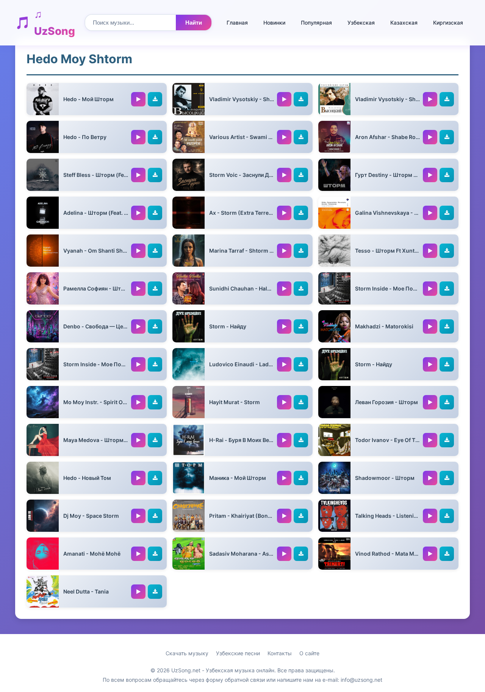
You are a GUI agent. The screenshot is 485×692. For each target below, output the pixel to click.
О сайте (309, 653)
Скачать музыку (187, 653)
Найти (193, 22)
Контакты (280, 653)
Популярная (316, 22)
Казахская (404, 22)
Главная (237, 22)
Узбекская (361, 22)
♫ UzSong (54, 22)
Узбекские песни (238, 653)
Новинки (274, 22)
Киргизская (448, 22)
